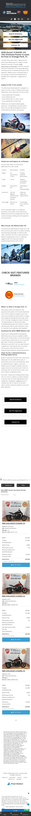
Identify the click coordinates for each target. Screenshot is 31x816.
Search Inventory (15, 400)
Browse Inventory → (20, 284)
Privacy (19, 777)
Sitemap (19, 779)
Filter (23, 485)
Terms (25, 777)
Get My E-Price (16, 565)
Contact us (19, 381)
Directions (12, 777)
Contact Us (15, 422)
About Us (5, 777)
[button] (28, 793)
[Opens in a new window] (12, 19)
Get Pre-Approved (15, 411)
